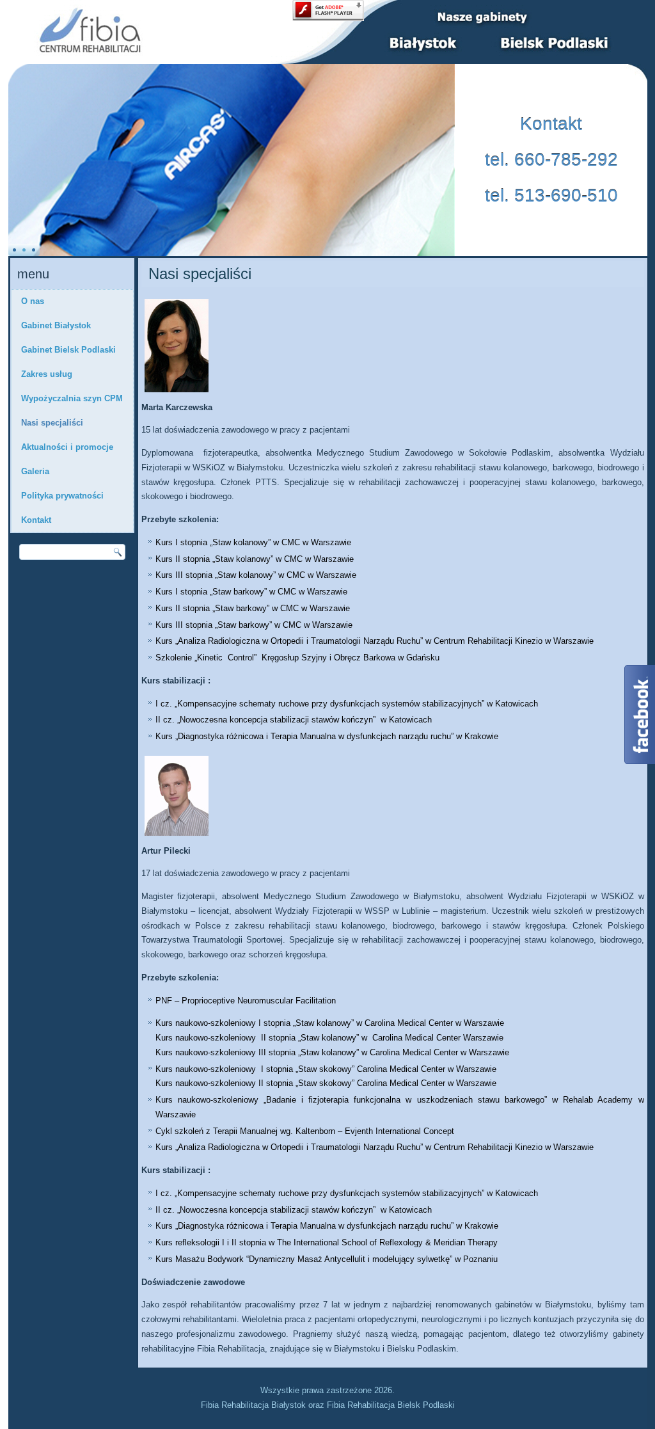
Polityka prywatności (62, 495)
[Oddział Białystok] (426, 43)
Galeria (35, 471)
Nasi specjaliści (52, 422)
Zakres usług (46, 374)
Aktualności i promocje (67, 447)
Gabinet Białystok (56, 325)
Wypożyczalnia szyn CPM (72, 398)
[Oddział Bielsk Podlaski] (557, 43)
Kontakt (36, 520)
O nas (32, 301)
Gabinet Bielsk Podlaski (68, 350)
